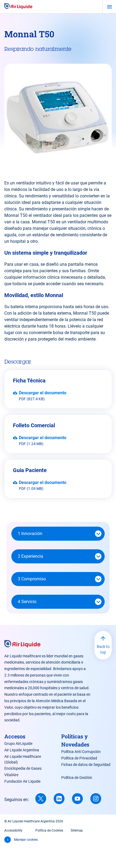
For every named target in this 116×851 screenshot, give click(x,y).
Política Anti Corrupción (81, 751)
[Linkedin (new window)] (59, 798)
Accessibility (13, 830)
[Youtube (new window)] (77, 798)
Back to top (103, 649)
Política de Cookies (49, 830)
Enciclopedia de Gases (23, 768)
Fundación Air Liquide (22, 781)
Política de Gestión (76, 777)
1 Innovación (30, 533)
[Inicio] (18, 6)
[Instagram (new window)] (95, 798)
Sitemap (77, 830)
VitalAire (11, 775)
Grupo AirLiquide (18, 743)
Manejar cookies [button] (26, 840)
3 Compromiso (32, 578)
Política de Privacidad (79, 758)
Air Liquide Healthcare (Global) (22, 759)
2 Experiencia (30, 556)
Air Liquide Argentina (21, 750)
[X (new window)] (40, 798)
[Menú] (109, 7)
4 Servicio (27, 601)
